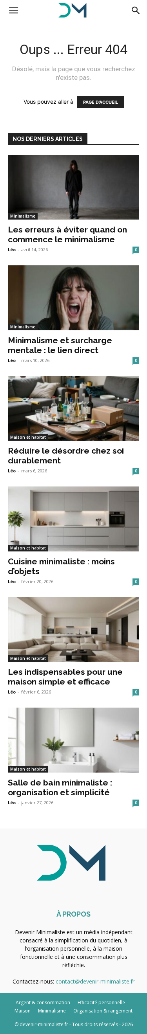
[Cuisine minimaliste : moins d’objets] (73, 518)
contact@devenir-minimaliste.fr (95, 981)
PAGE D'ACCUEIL (100, 102)
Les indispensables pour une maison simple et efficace (65, 676)
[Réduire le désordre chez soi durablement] (73, 408)
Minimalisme (22, 216)
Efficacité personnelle (101, 1002)
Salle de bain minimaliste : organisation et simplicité (60, 787)
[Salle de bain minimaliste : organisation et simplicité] (73, 740)
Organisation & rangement (102, 1010)
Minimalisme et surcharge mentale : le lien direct (60, 345)
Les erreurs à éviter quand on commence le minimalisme (67, 234)
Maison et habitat (28, 437)
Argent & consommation (43, 1002)
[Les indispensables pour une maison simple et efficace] (73, 629)
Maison (23, 1010)
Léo (12, 249)
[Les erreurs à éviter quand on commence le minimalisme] (73, 187)
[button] (13, 10)
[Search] (136, 10)
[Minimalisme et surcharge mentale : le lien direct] (73, 297)
